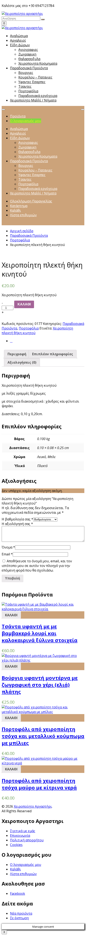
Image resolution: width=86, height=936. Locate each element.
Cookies (16, 844)
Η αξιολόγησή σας (17, 523)
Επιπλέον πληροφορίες (52, 354)
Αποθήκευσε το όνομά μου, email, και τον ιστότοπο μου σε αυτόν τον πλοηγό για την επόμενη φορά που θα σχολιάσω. (37, 566)
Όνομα (8, 547)
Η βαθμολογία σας (17, 519)
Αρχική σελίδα (21, 231)
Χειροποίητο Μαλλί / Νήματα (33, 100)
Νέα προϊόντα (21, 913)
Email (7, 554)
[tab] (17, 354)
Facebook (17, 893)
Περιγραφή (17, 354)
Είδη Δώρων (20, 45)
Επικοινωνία (20, 835)
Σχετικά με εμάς (22, 831)
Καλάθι (15, 869)
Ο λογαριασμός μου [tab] (25, 120)
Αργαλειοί (18, 40)
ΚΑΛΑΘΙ (24, 304)
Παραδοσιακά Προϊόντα (29, 68)
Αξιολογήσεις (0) (22, 362)
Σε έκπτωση (19, 918)
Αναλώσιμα (19, 35)
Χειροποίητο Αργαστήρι (33, 806)
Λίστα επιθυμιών (23, 874)
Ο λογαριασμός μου (25, 864)
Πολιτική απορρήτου (27, 840)
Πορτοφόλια (20, 240)
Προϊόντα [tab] (17, 116)
